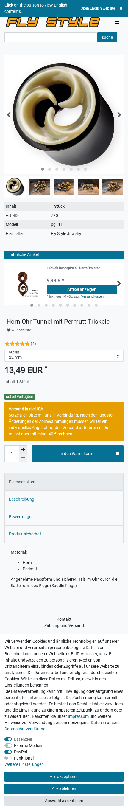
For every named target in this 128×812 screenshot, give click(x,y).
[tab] (64, 482)
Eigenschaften (22, 481)
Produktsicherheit (25, 534)
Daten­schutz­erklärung (25, 728)
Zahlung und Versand (64, 625)
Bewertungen (21, 516)
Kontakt (64, 619)
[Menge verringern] (23, 458)
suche (107, 37)
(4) (33, 343)
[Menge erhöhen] (23, 449)
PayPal (20, 751)
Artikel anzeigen (81, 289)
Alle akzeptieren (64, 776)
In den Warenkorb (76, 453)
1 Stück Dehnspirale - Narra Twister (73, 268)
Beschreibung (21, 499)
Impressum (78, 716)
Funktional (24, 758)
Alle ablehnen (64, 788)
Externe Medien (28, 745)
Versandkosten (92, 297)
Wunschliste (20, 330)
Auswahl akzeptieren (64, 800)
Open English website (98, 8)
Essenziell (23, 739)
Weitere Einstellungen (24, 764)
